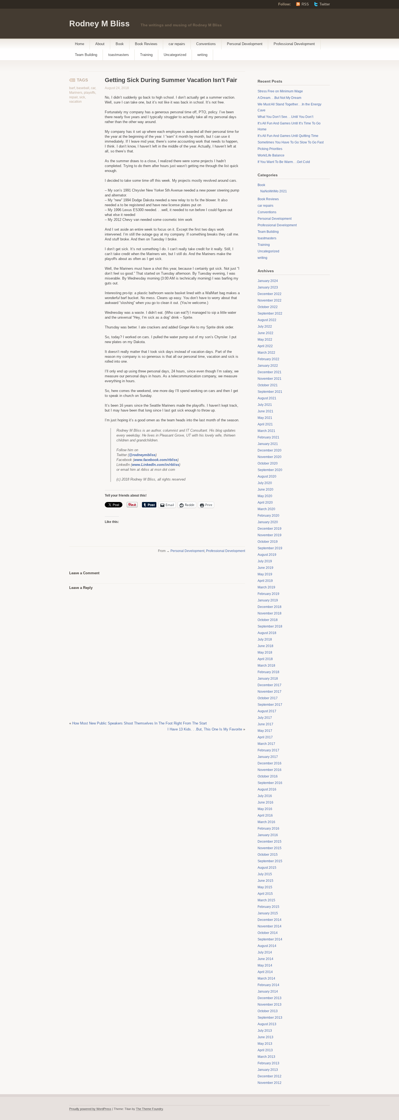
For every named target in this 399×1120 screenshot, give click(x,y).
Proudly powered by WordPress (90, 1108)
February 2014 (268, 985)
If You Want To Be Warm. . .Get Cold (284, 162)
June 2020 (265, 489)
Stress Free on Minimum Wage (280, 91)
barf (72, 88)
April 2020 (265, 502)
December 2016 (269, 763)
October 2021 (268, 385)
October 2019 (268, 542)
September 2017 (270, 705)
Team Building (86, 55)
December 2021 (269, 372)
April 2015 (265, 894)
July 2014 (265, 952)
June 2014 (265, 959)
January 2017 (268, 757)
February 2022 (268, 359)
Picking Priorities (270, 149)
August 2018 (267, 633)
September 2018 (270, 626)
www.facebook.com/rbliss (156, 460)
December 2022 (269, 294)
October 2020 (268, 463)
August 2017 (267, 711)
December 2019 (269, 529)
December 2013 (269, 998)
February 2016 (268, 828)
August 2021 (267, 398)
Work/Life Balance (271, 155)
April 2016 (265, 815)
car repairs (177, 44)
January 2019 (268, 600)
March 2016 (266, 822)
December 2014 (269, 920)
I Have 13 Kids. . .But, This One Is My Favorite (204, 729)
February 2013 (268, 1063)
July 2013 (265, 1031)
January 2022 (268, 366)
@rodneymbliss (142, 455)
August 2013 (267, 1024)
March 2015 (266, 900)
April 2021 (265, 424)
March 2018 (266, 665)
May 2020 (265, 496)
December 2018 (269, 607)
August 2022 (267, 320)
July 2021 (265, 405)
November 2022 (269, 300)
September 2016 (270, 783)
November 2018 (269, 613)
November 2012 (269, 1083)
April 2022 (265, 346)
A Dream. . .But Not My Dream (279, 98)
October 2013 (268, 1011)
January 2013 (268, 1070)
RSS (305, 4)
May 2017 (265, 731)
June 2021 (265, 411)
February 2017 (268, 750)
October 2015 (268, 855)
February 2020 (268, 515)
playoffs (89, 93)
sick (82, 97)
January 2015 (268, 913)
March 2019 (266, 587)
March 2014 (266, 978)
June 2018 (265, 646)
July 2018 (265, 639)
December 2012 (269, 1076)
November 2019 (269, 535)
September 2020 (270, 470)
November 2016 (269, 770)
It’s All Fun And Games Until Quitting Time (288, 136)
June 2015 (265, 881)
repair (73, 97)
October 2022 (268, 307)
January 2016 (268, 835)
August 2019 (267, 555)
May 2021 (265, 418)
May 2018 (265, 652)
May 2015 (265, 887)
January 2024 (268, 281)
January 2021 (268, 444)
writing (202, 55)
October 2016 (268, 776)
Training (146, 55)
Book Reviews (146, 44)
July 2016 (265, 796)
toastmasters (118, 55)
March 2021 (266, 431)
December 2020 (269, 450)
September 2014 (270, 939)
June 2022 (265, 333)
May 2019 (265, 574)
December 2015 (269, 841)
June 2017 (265, 724)
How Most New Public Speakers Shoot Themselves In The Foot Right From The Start (139, 723)
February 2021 (268, 437)
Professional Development (294, 44)
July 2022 (265, 326)
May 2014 (265, 965)
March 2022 (266, 352)
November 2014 (269, 926)
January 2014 (268, 991)
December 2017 (269, 685)
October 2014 (268, 933)
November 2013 (269, 1004)
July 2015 (265, 874)
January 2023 (268, 287)
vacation (75, 101)
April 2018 (265, 659)
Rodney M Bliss (99, 23)
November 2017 (269, 692)
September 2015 (270, 861)
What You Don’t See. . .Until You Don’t (285, 117)
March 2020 (266, 509)
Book (120, 44)
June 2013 (265, 1037)
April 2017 (265, 737)
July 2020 (265, 483)
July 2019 (265, 561)
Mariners (75, 93)
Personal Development (244, 44)
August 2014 (267, 946)
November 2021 (269, 379)
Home (79, 44)
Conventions (206, 44)
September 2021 (270, 392)
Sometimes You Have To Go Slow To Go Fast (291, 142)
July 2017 (265, 718)
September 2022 (270, 313)
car (93, 88)
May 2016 (265, 809)
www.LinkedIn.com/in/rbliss (155, 465)
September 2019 (270, 548)
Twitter (324, 4)
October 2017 (268, 698)
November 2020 (269, 457)
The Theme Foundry (149, 1108)
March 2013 (266, 1057)
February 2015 (268, 907)
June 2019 (265, 568)
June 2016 (265, 802)
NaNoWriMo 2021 (273, 191)
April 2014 (265, 972)
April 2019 (265, 581)
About (99, 44)
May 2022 (265, 339)
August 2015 (267, 868)
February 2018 (268, 672)
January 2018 (268, 678)
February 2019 (268, 594)
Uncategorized (175, 55)
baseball (83, 88)
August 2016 (267, 789)
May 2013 (265, 1044)
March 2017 (266, 744)
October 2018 (268, 620)
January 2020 (268, 522)
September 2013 (270, 1017)
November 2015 (269, 848)
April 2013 (265, 1050)
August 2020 (267, 476)
